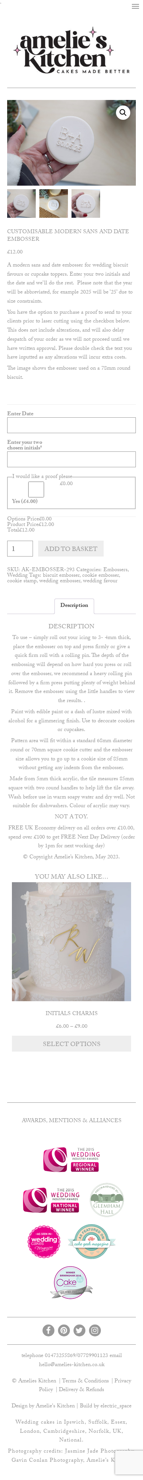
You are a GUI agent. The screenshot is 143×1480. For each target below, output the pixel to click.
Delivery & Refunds (81, 1390)
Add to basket (70, 550)
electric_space (115, 1406)
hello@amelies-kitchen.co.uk (71, 1365)
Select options (71, 1045)
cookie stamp (22, 581)
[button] (135, 7)
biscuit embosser (61, 576)
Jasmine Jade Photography (99, 1452)
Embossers (115, 570)
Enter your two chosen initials (31, 445)
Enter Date (20, 414)
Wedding (17, 576)
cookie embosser (100, 576)
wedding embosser (59, 581)
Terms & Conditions (85, 1381)
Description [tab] (74, 606)
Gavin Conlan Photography (47, 1461)
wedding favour (100, 581)
